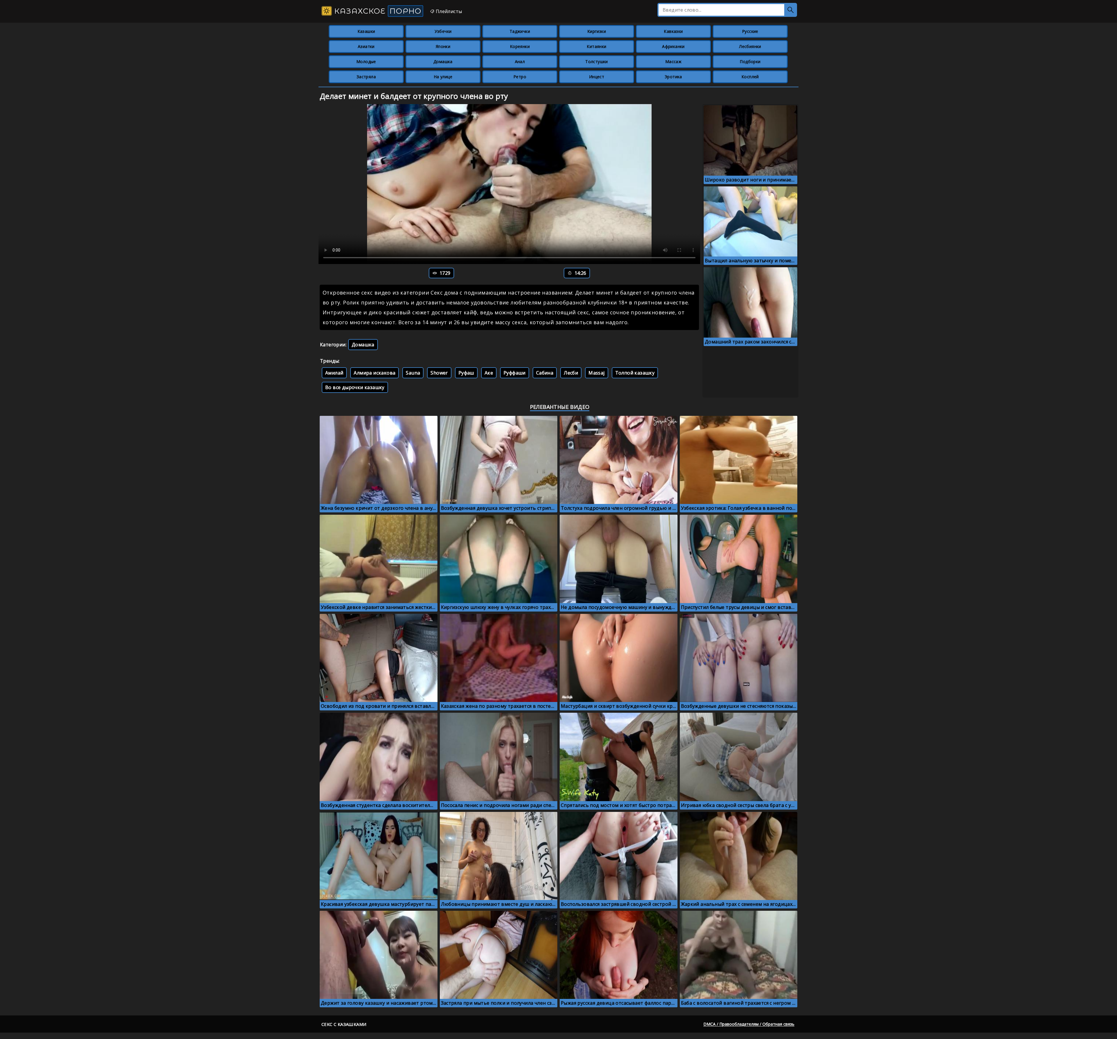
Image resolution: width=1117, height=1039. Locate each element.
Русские (750, 31)
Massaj (596, 373)
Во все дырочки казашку (355, 387)
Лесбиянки (750, 46)
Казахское (376, 11)
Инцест (596, 76)
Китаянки (596, 46)
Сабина (544, 373)
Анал (520, 61)
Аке (489, 373)
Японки (443, 46)
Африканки (673, 46)
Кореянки (520, 46)
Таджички (520, 31)
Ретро (519, 76)
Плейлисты (448, 11)
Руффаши (515, 373)
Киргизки (596, 31)
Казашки (366, 31)
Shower (439, 373)
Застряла (366, 76)
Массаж (673, 61)
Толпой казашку (635, 373)
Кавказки (673, 31)
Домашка (443, 61)
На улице (443, 76)
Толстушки (596, 61)
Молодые (366, 61)
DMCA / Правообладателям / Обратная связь (748, 1024)
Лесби (571, 373)
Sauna (413, 373)
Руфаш (466, 373)
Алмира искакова (374, 373)
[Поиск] (790, 10)
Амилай (334, 373)
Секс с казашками (343, 1024)
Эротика (673, 76)
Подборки (750, 61)
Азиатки (366, 46)
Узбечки (443, 31)
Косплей (750, 76)
